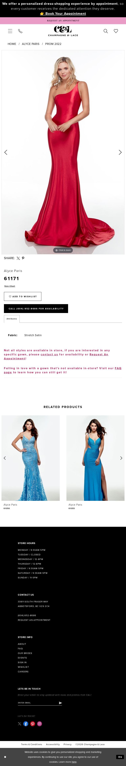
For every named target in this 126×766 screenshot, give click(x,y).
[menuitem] (10, 30)
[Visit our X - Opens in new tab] (19, 724)
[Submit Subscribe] (60, 703)
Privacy (68, 744)
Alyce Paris (30, 44)
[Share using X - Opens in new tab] (18, 258)
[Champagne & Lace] (63, 31)
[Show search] (106, 30)
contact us (49, 354)
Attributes (12, 319)
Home (12, 44)
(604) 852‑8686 (27, 615)
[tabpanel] (63, 152)
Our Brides (25, 653)
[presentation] (30, 458)
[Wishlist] (116, 30)
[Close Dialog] (5, 757)
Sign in (22, 662)
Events (22, 658)
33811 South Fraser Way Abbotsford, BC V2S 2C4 (34, 604)
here (74, 761)
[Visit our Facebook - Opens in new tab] (25, 723)
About (22, 644)
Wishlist (23, 667)
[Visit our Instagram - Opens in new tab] (39, 723)
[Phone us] (20, 30)
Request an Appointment (34, 620)
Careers (23, 671)
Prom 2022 (53, 44)
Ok (120, 756)
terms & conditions (31, 744)
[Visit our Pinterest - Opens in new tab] (32, 723)
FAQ (20, 648)
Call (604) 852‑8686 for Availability (36, 308)
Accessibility (53, 744)
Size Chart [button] (9, 286)
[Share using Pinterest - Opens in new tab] (23, 258)
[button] (10, 30)
